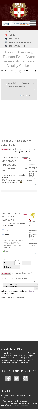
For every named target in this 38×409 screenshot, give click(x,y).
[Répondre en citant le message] (25, 158)
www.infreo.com (21, 406)
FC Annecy (11, 35)
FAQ (23, 95)
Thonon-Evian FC (14, 38)
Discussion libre (28, 83)
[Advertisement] (19, 119)
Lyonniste (11, 223)
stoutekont (11, 168)
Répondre (5, 149)
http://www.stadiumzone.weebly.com (17, 180)
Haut (35, 184)
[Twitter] (16, 378)
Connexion (32, 95)
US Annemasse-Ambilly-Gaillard (19, 42)
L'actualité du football (16, 86)
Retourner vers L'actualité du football (15, 279)
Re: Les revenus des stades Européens (11, 216)
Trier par (19, 263)
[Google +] (25, 378)
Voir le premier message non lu (24, 149)
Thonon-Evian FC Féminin (16, 46)
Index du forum (14, 83)
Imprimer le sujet (35, 89)
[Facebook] (8, 378)
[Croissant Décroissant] (11, 267)
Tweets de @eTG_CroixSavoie (12, 297)
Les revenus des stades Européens (10, 161)
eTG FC (10, 31)
